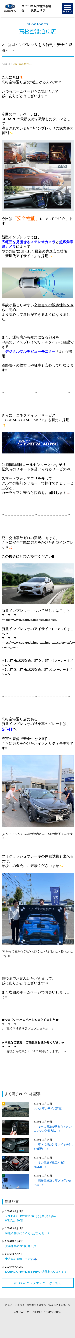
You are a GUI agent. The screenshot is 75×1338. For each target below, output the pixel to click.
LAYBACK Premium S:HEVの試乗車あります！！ (36, 1271)
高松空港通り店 (37, 31)
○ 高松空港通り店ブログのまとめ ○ (27, 1028)
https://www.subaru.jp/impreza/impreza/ (29, 619)
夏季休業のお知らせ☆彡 (20, 1246)
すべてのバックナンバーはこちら (38, 1283)
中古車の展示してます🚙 (21, 1258)
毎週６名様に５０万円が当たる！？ (27, 1233)
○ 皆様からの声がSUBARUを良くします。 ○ (34, 1051)
